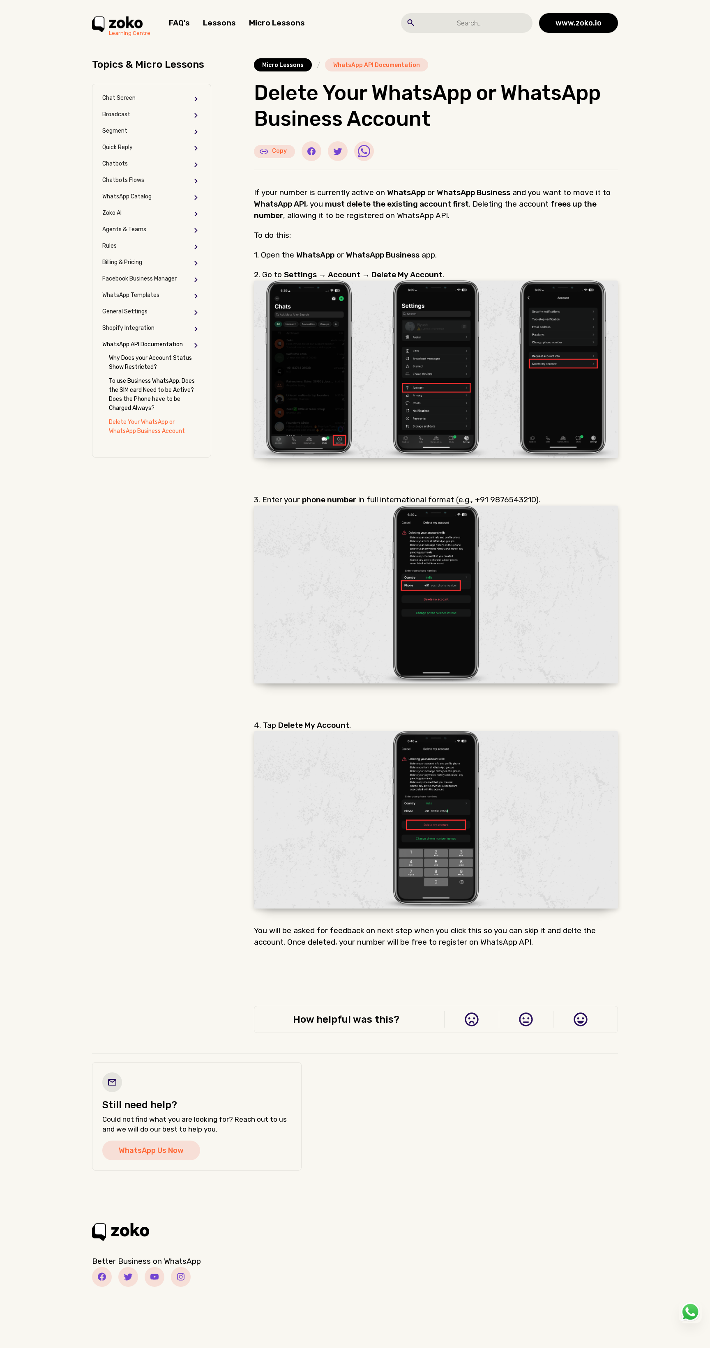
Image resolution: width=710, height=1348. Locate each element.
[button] (151, 99)
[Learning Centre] (117, 23)
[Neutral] (526, 1019)
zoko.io (579, 23)
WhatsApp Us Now (151, 1150)
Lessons (219, 23)
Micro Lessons (277, 23)
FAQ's (179, 23)
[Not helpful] (471, 1019)
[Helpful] (580, 1019)
